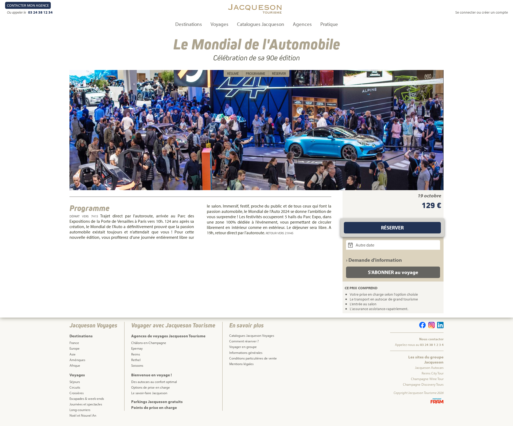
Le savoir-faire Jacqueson (149, 393)
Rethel (136, 360)
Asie (72, 354)
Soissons (137, 365)
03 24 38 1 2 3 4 (432, 344)
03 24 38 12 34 (40, 12)
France (74, 343)
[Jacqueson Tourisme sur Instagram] (430, 327)
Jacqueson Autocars (429, 367)
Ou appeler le (17, 12)
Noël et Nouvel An (82, 415)
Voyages (219, 24)
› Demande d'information (374, 260)
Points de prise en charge (154, 407)
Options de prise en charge (150, 387)
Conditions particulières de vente (253, 358)
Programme (255, 73)
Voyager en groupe (243, 347)
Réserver (279, 73)
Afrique (74, 365)
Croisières (76, 393)
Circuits (74, 387)
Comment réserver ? (244, 341)
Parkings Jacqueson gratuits (157, 401)
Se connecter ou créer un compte (481, 12)
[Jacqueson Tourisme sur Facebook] (422, 327)
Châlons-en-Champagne (148, 343)
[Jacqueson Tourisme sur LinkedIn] (440, 327)
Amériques (77, 360)
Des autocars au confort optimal (154, 382)
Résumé (233, 73)
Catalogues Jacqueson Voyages (251, 335)
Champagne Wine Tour (427, 379)
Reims (135, 354)
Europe (74, 348)
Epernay (137, 348)
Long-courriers (79, 410)
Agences (302, 24)
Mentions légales (241, 364)
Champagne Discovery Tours (423, 384)
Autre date (364, 245)
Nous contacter (431, 339)
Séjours (74, 382)
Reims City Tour (433, 373)
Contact (28, 5)
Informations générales (245, 352)
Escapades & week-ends (86, 398)
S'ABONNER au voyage (393, 272)
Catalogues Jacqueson (260, 24)
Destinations (188, 24)
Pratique (329, 24)
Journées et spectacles (85, 404)
